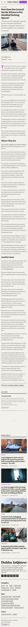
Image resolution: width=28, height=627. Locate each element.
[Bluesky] (8, 576)
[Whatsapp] (14, 576)
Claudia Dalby (5, 30)
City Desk (4, 7)
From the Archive (6, 614)
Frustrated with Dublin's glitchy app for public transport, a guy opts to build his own (14, 548)
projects (14, 614)
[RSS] (5, 576)
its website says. (8, 269)
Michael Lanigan (5, 525)
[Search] (5, 2)
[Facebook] (2, 576)
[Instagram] (11, 576)
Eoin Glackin (4, 466)
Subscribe (23, 2)
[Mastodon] (17, 576)
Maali (9, 622)
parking (16, 385)
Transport (21, 385)
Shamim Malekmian (6, 552)
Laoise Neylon (5, 495)
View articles (5, 407)
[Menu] (2, 2)
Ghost (5, 622)
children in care (5, 484)
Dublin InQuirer (8, 620)
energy (3, 514)
